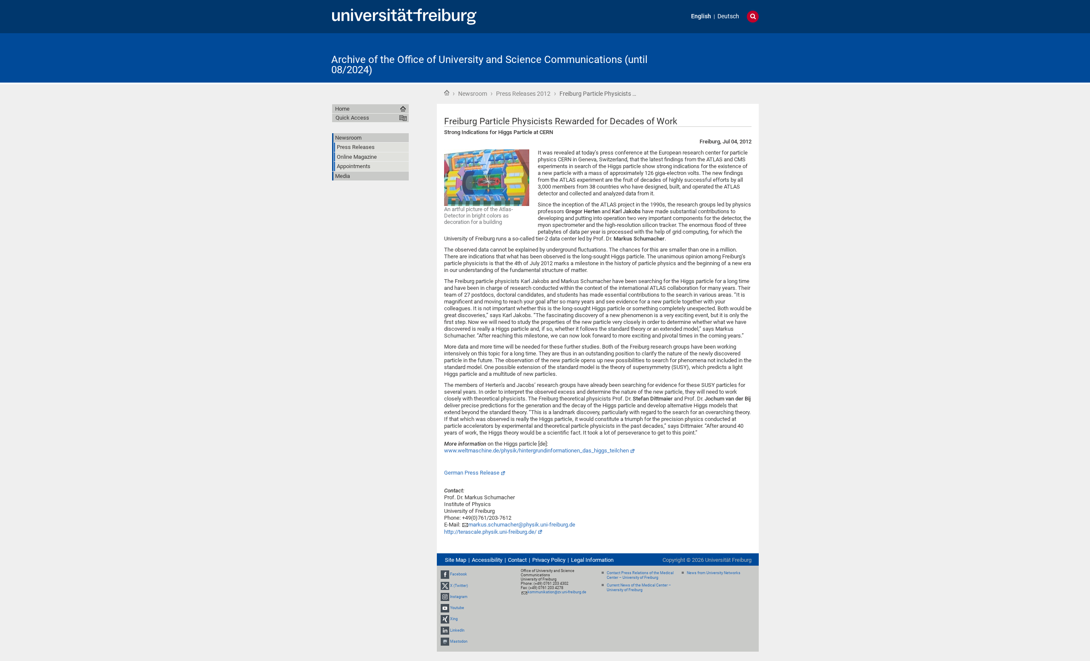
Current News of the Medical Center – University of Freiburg (639, 587)
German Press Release (471, 472)
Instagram (459, 597)
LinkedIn (457, 630)
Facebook (458, 574)
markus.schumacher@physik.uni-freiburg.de (521, 524)
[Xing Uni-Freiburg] (445, 619)
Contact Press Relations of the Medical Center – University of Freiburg (640, 575)
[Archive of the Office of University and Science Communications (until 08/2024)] (717, 57)
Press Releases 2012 (523, 93)
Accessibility (487, 560)
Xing (454, 619)
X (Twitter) (459, 586)
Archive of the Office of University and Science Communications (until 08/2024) (489, 65)
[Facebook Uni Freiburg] (445, 574)
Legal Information (592, 560)
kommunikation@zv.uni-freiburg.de (557, 592)
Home (446, 93)
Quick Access (352, 117)
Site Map (455, 560)
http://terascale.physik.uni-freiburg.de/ (490, 532)
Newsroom (472, 93)
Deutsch (728, 16)
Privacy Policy (548, 560)
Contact (517, 560)
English (701, 16)
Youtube (457, 608)
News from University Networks (713, 573)
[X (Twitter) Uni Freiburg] (445, 586)
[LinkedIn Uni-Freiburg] (445, 630)
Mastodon (459, 641)
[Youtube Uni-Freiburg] (445, 608)
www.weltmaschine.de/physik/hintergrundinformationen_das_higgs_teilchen (536, 450)
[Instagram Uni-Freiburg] (445, 597)
